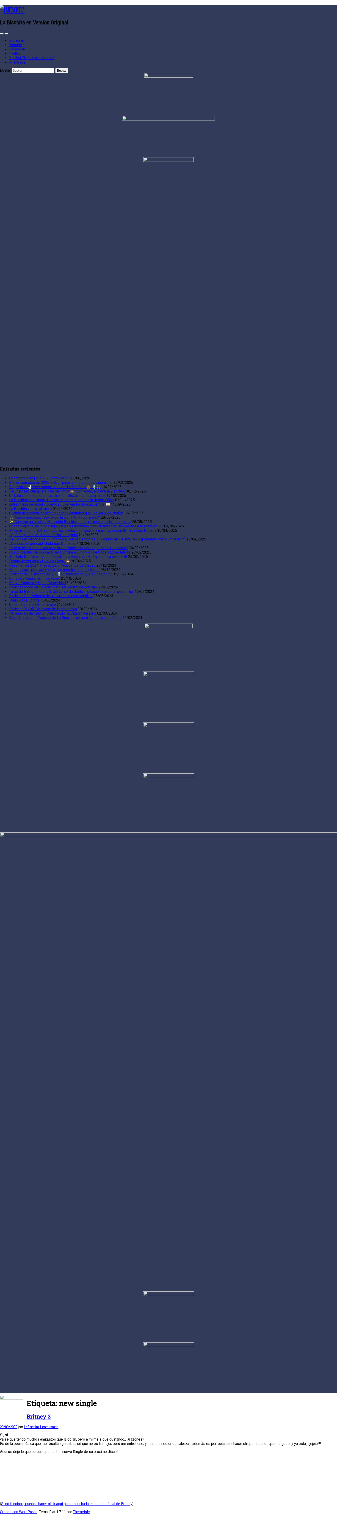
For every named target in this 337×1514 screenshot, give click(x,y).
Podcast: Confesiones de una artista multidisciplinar (51, 596)
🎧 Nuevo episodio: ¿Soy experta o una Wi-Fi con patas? (54, 517)
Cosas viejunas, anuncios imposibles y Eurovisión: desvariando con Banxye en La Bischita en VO (86, 526)
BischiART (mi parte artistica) (32, 58)
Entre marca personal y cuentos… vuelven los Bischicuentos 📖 (59, 504)
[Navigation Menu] (6, 33)
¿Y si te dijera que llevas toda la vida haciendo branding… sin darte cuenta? (68, 548)
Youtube (15, 45)
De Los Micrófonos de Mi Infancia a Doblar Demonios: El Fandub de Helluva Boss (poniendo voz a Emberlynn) (97, 539)
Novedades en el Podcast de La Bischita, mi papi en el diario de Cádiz (65, 618)
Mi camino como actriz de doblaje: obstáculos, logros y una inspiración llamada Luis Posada (82, 530)
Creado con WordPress (18, 1512)
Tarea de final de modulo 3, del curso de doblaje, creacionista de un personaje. (71, 591)
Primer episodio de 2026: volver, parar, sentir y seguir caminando (61, 482)
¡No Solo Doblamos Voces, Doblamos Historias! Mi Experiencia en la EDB (68, 556)
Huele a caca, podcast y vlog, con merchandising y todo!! (54, 570)
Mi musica (17, 62)
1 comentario (48, 1427)
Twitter (14, 53)
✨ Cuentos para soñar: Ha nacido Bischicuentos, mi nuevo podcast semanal (70, 522)
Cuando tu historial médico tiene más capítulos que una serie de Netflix (66, 513)
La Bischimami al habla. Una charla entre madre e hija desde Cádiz (61, 500)
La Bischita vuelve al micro (30, 509)
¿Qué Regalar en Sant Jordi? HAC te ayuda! (43, 535)
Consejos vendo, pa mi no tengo (34, 578)
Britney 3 (39, 1416)
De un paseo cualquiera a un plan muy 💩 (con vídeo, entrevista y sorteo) (67, 491)
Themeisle (81, 1512)
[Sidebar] (2, 33)
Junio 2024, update (24, 600)
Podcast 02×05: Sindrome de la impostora (43, 609)
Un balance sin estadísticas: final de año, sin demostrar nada (57, 495)
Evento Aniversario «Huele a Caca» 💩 (39, 561)
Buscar (5, 70)
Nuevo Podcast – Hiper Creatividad (37, 583)
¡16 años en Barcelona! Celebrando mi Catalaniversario (52, 613)
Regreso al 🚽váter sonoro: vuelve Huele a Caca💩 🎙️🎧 (55, 487)
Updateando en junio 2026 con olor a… (39, 478)
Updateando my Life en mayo (32, 604)
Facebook (17, 49)
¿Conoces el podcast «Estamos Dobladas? (43, 543)
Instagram (17, 40)
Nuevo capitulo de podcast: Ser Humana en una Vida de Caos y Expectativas (70, 552)
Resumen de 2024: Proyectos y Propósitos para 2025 (52, 565)
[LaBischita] (12, 9)
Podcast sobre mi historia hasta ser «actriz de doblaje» (53, 587)
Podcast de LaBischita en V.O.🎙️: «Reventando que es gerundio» (60, 574)
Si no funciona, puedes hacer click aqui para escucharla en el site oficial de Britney (66, 1504)
